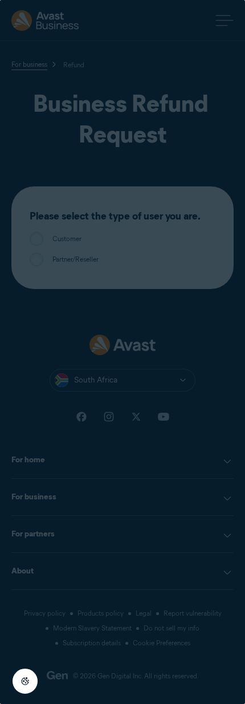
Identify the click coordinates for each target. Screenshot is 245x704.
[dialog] (122, 352)
